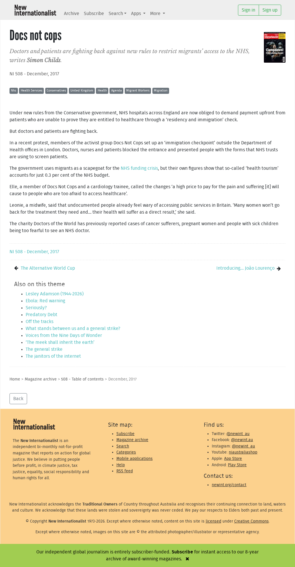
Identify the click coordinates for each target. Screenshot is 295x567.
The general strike (44, 349)
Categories (126, 452)
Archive (71, 13)
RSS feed (124, 471)
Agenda (116, 90)
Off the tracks (39, 321)
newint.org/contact (229, 485)
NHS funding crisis (139, 168)
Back (18, 398)
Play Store (237, 465)
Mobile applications (134, 458)
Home (15, 379)
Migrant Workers (138, 90)
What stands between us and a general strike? (73, 328)
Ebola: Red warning (45, 301)
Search (116, 13)
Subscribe (94, 13)
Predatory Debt (41, 314)
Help (120, 465)
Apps (136, 13)
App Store (233, 458)
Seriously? (36, 307)
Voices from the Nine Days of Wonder (64, 335)
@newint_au (237, 434)
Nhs (13, 90)
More (156, 13)
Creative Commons (251, 521)
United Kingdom (81, 90)
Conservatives (56, 90)
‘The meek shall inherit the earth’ (60, 342)
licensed (213, 521)
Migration (160, 90)
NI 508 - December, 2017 (34, 74)
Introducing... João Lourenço (245, 268)
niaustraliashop (243, 452)
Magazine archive (41, 379)
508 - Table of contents (82, 379)
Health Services (31, 90)
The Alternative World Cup (48, 268)
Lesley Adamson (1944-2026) (55, 294)
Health (102, 90)
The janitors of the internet (53, 356)
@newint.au (242, 440)
